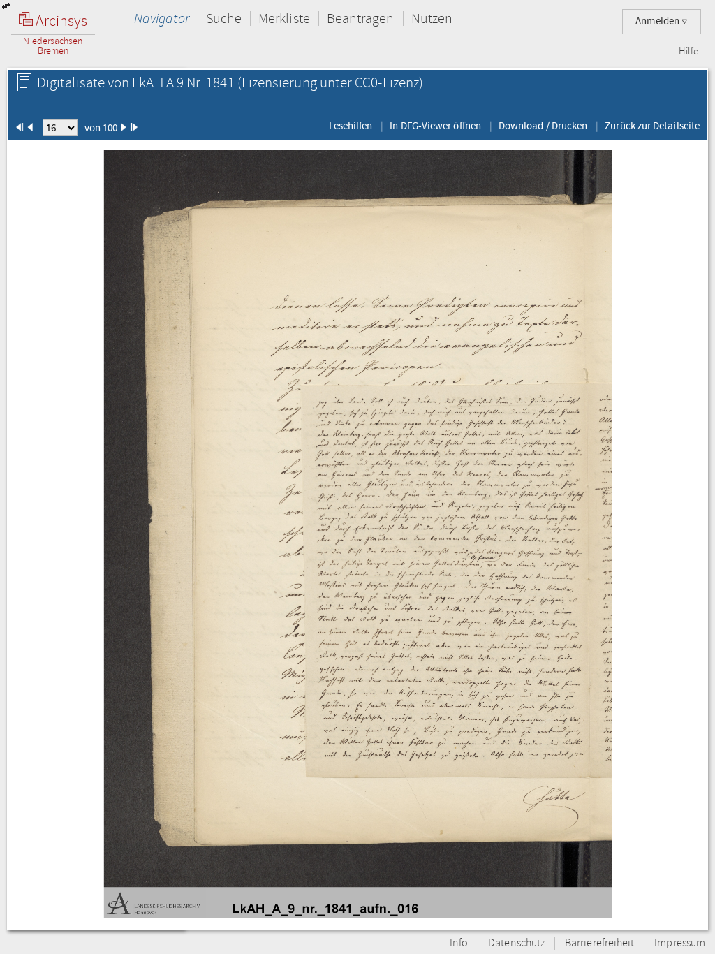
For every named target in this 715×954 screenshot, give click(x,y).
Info (459, 943)
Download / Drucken (543, 126)
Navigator (161, 18)
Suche (224, 18)
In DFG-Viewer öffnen (435, 126)
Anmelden (658, 21)
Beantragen (361, 18)
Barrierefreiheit (599, 943)
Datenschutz (516, 943)
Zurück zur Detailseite (652, 126)
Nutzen (431, 18)
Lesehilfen (351, 126)
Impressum (679, 943)
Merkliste (284, 18)
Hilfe (688, 51)
